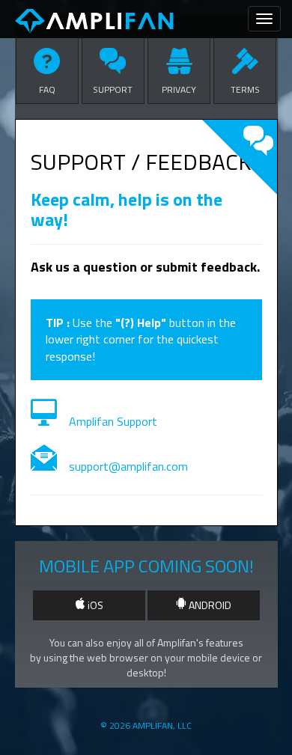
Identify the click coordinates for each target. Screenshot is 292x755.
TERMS (245, 89)
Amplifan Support (113, 421)
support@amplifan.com (128, 466)
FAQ (47, 89)
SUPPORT (113, 89)
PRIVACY (179, 89)
